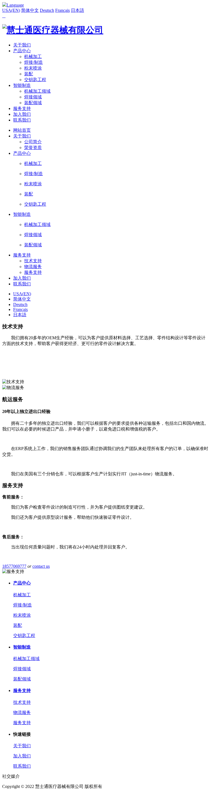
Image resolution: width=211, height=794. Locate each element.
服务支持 (22, 108)
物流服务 (33, 266)
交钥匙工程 (35, 79)
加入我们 (22, 114)
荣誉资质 (33, 147)
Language (15, 5)
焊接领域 (33, 97)
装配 (28, 73)
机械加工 (33, 56)
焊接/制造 (33, 62)
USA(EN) (11, 10)
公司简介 (33, 141)
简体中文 (30, 10)
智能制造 (22, 85)
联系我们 (22, 120)
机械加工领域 (37, 91)
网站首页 (22, 130)
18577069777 (14, 566)
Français (62, 10)
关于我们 (22, 45)
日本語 (77, 10)
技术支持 (33, 260)
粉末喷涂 (33, 68)
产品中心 (22, 50)
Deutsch (47, 10)
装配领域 (33, 102)
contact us (41, 566)
